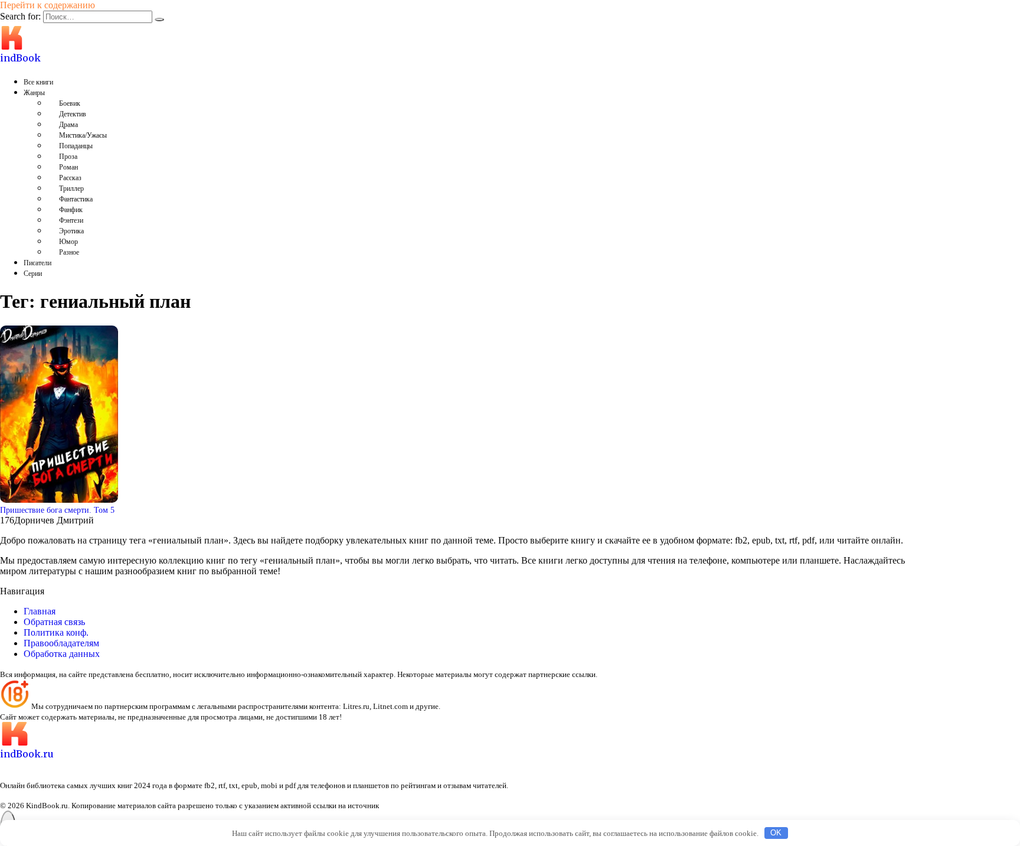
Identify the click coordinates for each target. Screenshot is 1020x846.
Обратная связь (54, 622)
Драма (68, 125)
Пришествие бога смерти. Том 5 (57, 510)
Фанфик (71, 210)
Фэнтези (71, 220)
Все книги (38, 82)
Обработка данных (62, 654)
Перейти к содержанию (47, 5)
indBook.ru (27, 754)
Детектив (72, 114)
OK (776, 832)
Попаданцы (76, 146)
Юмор (68, 241)
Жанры (34, 93)
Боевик (69, 103)
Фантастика (76, 199)
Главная (39, 611)
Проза (68, 156)
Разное (69, 252)
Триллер (71, 188)
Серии (33, 273)
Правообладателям (61, 643)
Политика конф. (56, 632)
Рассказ (70, 178)
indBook (20, 58)
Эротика (71, 231)
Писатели (37, 263)
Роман (68, 167)
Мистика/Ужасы (83, 135)
